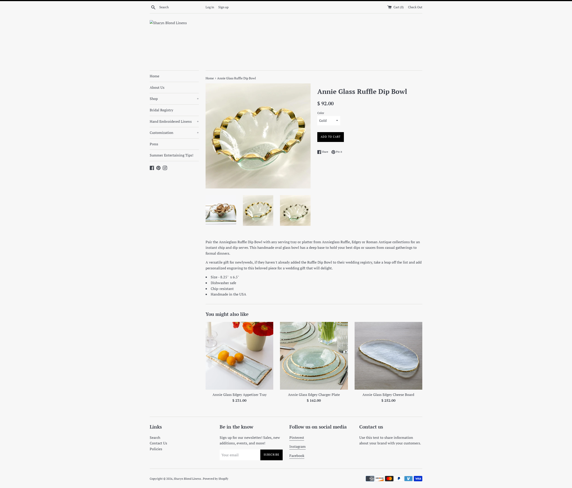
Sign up (223, 7)
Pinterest (296, 437)
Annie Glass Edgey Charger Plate (314, 394)
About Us (157, 87)
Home (154, 76)
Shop (174, 98)
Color (320, 113)
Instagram (297, 446)
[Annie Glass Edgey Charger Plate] (314, 356)
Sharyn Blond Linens (188, 479)
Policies (156, 448)
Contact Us (158, 443)
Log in (210, 7)
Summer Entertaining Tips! (171, 155)
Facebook (296, 455)
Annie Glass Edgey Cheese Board (388, 394)
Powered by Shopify (215, 479)
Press (154, 144)
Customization (174, 132)
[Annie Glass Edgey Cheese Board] (388, 356)
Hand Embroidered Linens (174, 121)
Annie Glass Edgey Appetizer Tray (239, 394)
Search (155, 437)
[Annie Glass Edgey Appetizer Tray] (239, 356)
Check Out (415, 7)
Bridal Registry (161, 110)
